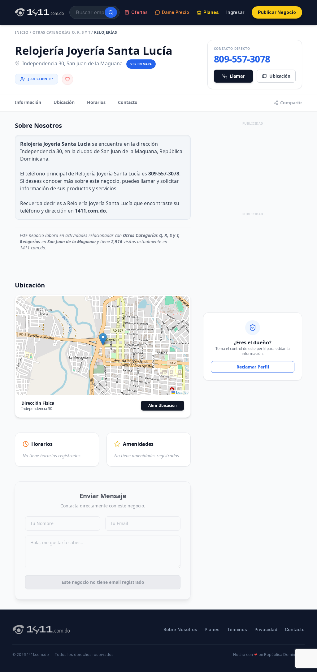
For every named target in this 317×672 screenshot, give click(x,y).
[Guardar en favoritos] (67, 79)
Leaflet (181, 392)
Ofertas (139, 12)
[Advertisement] (252, 166)
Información (28, 102)
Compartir (291, 103)
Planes (211, 12)
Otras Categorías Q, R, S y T (61, 32)
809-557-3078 (242, 59)
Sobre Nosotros (180, 629)
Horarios (96, 102)
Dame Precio (175, 12)
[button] (103, 339)
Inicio (22, 32)
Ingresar (235, 12)
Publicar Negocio (277, 12)
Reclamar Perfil (253, 367)
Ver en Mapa (141, 64)
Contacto (127, 102)
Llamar (237, 76)
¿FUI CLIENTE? (40, 78)
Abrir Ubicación (162, 405)
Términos (237, 629)
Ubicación (279, 76)
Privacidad (265, 629)
